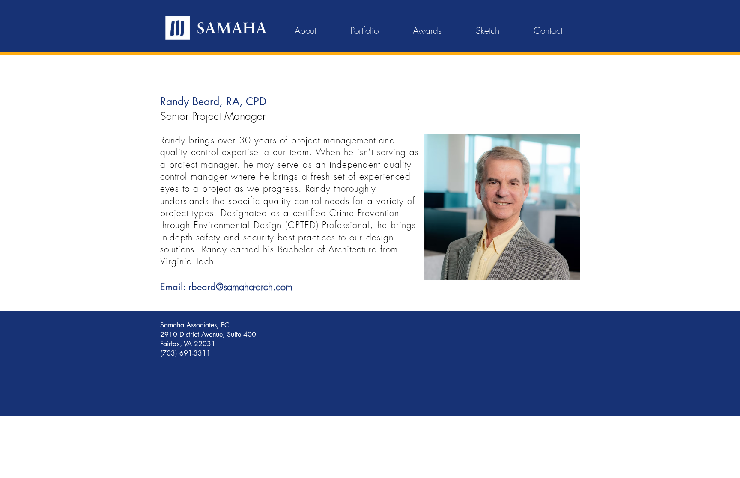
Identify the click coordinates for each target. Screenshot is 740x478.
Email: (172, 287)
